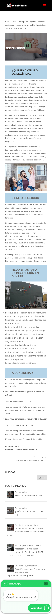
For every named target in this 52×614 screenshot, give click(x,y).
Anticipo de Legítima (27, 22)
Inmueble (31, 25)
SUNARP (9, 28)
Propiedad (40, 25)
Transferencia (20, 28)
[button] (46, 583)
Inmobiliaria (21, 25)
